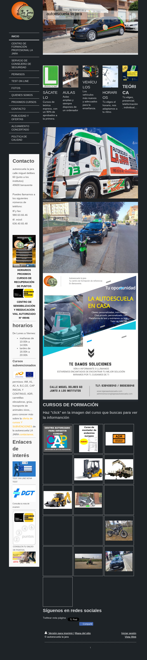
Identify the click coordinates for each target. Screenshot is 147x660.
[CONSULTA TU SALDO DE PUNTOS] (24, 528)
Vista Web (130, 636)
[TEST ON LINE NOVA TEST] (24, 469)
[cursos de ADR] (119, 438)
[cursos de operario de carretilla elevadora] (88, 469)
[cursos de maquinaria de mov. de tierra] (58, 500)
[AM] (88, 500)
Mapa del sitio (83, 633)
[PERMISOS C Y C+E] (90, 162)
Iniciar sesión (128, 633)
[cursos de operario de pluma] (119, 469)
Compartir (87, 624)
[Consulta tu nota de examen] (24, 494)
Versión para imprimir (61, 633)
